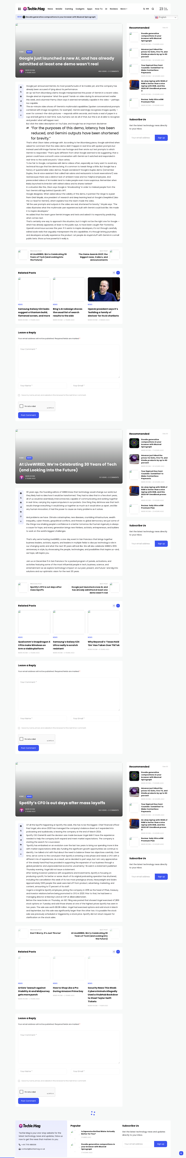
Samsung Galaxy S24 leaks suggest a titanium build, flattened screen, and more (34, 312)
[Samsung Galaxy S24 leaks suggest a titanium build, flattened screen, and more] (34, 289)
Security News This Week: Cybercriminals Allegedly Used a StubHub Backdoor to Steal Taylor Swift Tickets (103, 994)
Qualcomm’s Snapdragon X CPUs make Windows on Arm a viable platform (34, 645)
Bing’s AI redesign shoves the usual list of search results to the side (67, 312)
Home (21, 52)
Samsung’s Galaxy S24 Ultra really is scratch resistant (66, 645)
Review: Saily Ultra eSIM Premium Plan (152, 100)
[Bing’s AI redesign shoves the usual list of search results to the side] (69, 289)
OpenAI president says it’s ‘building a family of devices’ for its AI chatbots (103, 312)
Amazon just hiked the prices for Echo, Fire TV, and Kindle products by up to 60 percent (154, 53)
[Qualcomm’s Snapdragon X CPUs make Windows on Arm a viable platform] (34, 622)
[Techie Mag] (32, 9)
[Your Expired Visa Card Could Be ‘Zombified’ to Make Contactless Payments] (134, 69)
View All (165, 28)
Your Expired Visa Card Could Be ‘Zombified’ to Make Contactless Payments (152, 69)
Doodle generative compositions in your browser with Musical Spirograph (151, 37)
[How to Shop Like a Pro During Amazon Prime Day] (69, 968)
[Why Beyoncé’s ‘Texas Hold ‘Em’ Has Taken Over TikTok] (104, 622)
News (19, 17)
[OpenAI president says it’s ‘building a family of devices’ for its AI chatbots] (104, 289)
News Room (30, 70)
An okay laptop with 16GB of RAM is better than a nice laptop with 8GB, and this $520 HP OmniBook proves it (154, 86)
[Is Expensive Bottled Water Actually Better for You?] (24, 17)
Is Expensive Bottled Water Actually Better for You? (49, 17)
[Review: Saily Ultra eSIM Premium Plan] (134, 103)
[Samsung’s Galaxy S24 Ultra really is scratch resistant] (69, 622)
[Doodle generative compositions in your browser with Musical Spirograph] (134, 37)
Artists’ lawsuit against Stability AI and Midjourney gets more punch (34, 991)
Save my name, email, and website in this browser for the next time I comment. (54, 395)
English (162, 17)
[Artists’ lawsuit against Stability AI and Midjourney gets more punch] (34, 968)
